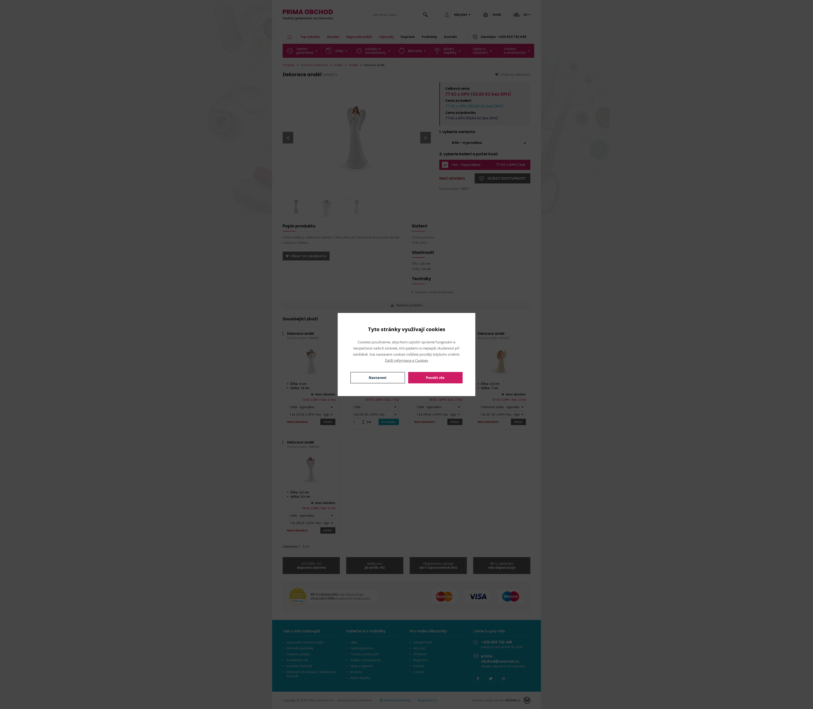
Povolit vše (435, 377)
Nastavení (377, 377)
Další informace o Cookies (406, 360)
